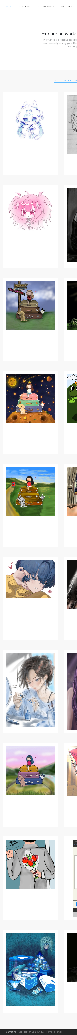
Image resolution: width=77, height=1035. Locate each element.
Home (9, 6)
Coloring (25, 6)
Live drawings (45, 6)
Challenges (67, 6)
